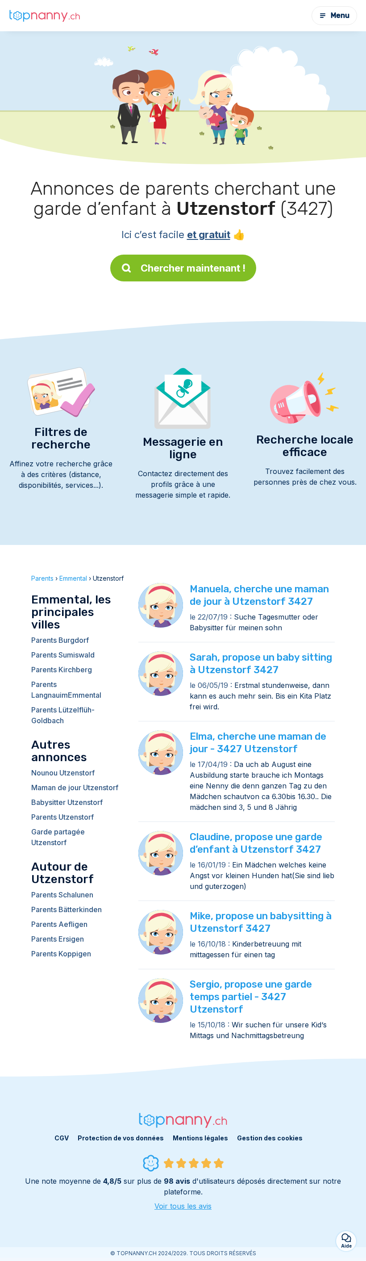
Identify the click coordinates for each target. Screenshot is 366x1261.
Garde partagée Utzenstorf (58, 837)
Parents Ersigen (57, 938)
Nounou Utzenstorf (63, 772)
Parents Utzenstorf (62, 817)
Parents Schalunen (62, 894)
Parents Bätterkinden (66, 909)
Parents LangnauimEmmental (66, 690)
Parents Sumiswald (63, 654)
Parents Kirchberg (61, 669)
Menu (340, 15)
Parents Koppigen (61, 953)
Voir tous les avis (183, 1206)
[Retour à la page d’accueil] (44, 15)
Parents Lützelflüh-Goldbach (63, 715)
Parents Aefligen (59, 924)
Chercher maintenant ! (193, 268)
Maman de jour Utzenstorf (74, 787)
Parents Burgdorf (60, 640)
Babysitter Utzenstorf (67, 802)
